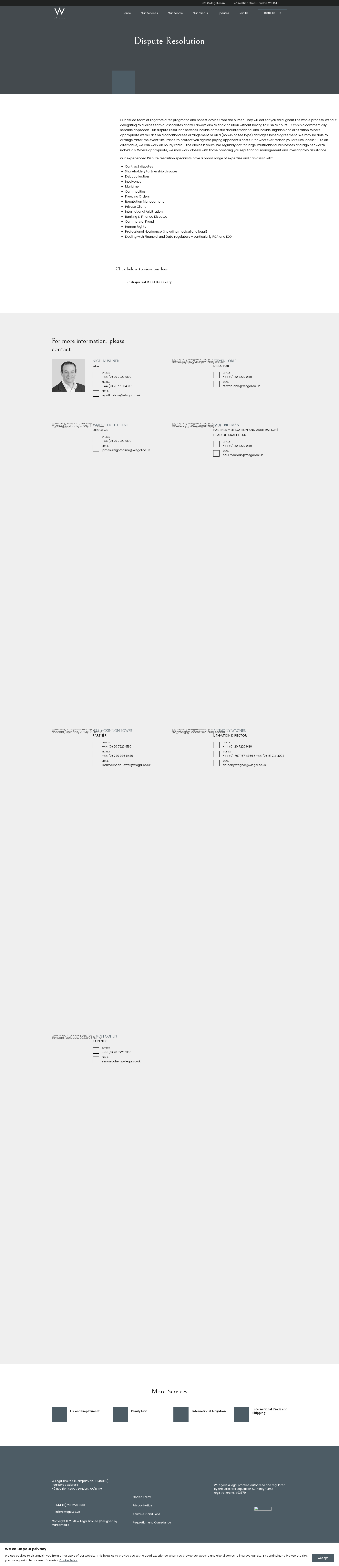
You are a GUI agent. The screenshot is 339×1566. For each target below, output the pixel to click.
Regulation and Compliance (152, 1522)
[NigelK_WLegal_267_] (68, 375)
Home (127, 13)
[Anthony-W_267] (198, 876)
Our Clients (200, 13)
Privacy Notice (142, 1505)
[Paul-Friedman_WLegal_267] (198, 570)
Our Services (149, 13)
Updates (223, 13)
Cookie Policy (68, 1560)
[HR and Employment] (59, 1414)
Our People (175, 13)
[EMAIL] (96, 393)
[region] (169, 1554)
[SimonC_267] (78, 1182)
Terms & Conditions (146, 1514)
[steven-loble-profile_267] (198, 385)
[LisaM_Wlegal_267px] (78, 876)
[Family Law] (120, 1414)
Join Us (243, 13)
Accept (323, 1558)
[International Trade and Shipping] (241, 1414)
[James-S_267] (78, 449)
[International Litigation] (181, 1414)
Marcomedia (60, 1525)
